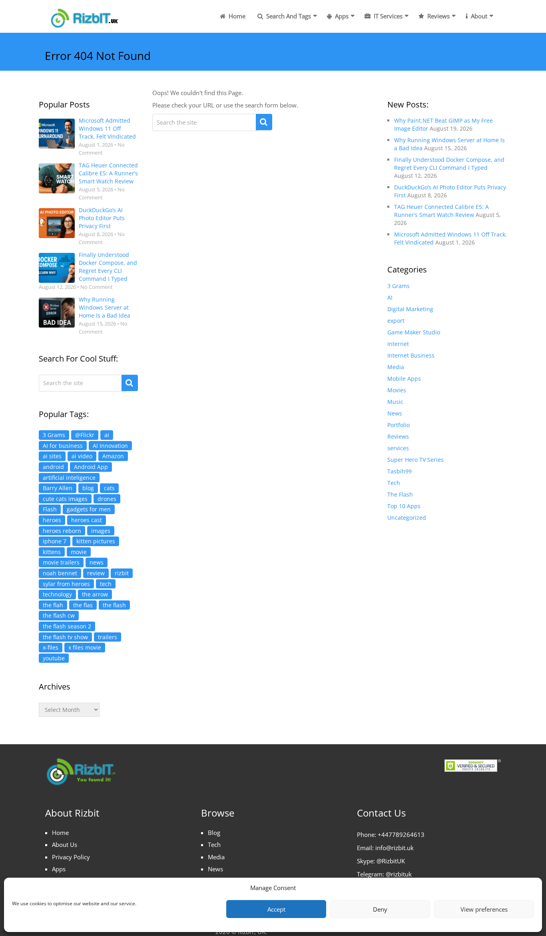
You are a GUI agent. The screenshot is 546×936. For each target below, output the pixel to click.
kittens (52, 552)
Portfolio (398, 425)
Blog (214, 833)
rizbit (122, 573)
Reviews (438, 16)
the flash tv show (65, 637)
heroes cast (86, 520)
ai (106, 435)
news (97, 562)
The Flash (400, 494)
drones (107, 499)
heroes (52, 520)
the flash (114, 605)
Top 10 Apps (403, 506)
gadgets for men (89, 509)
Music (395, 401)
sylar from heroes (66, 584)
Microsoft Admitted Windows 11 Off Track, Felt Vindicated (107, 128)
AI (390, 297)
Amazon (113, 456)
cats (109, 488)
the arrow (95, 594)
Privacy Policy (71, 857)
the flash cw (59, 615)
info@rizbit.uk (394, 848)
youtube (54, 658)
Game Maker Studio (413, 332)
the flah (53, 605)
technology (57, 594)
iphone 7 (54, 541)
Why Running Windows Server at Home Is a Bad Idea (104, 307)
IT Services (387, 16)
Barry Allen (57, 488)
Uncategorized (406, 517)
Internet (398, 344)
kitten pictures (95, 541)
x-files (50, 647)
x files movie (84, 647)
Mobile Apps (404, 378)
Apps (341, 16)
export (396, 320)
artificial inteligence (69, 477)
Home (236, 16)
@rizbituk (399, 874)
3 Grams (54, 435)
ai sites (52, 456)
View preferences (484, 909)
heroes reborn (62, 531)
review (96, 573)
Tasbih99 (399, 471)
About (478, 16)
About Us (64, 845)
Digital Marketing (410, 309)
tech (106, 584)
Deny (380, 909)
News (394, 413)
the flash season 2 (67, 626)
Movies (396, 390)
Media (395, 367)
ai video (82, 456)
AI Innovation (110, 445)
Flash (50, 509)
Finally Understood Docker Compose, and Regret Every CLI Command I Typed (108, 266)
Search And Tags (288, 16)
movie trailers (61, 562)
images (100, 531)
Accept (276, 909)
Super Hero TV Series (415, 459)
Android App (91, 467)
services (398, 448)
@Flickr (84, 435)
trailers (107, 637)
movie (79, 552)
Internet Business (410, 355)
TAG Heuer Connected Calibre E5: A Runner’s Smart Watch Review (108, 173)
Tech (393, 483)
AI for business (63, 445)
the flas (83, 605)
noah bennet (60, 573)
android (53, 467)
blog (88, 488)
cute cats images (65, 499)
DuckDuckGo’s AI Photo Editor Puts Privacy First (102, 218)
